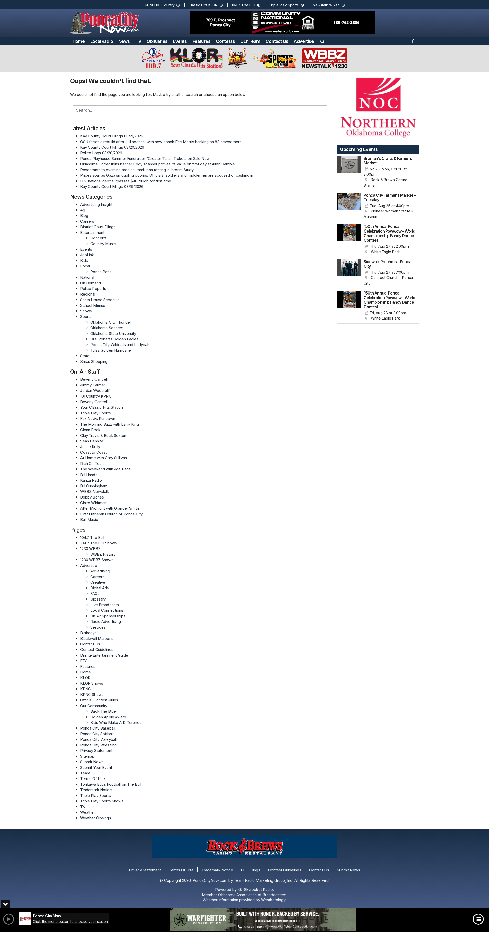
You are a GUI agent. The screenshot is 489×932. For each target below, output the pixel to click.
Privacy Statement (96, 750)
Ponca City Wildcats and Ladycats (120, 344)
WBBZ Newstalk (94, 491)
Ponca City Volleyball (98, 739)
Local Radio (101, 41)
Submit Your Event (96, 767)
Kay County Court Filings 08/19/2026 (111, 186)
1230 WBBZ (90, 548)
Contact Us (277, 41)
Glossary (98, 599)
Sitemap (87, 756)
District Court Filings (97, 226)
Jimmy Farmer (92, 384)
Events (180, 41)
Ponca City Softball (96, 733)
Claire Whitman (93, 502)
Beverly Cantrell (94, 379)
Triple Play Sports (284, 5)
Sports (86, 316)
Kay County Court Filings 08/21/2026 (111, 136)
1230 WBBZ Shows (96, 559)
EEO (84, 660)
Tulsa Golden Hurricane (110, 350)
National (87, 277)
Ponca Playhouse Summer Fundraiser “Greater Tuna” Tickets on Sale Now (145, 158)
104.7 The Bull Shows (98, 543)
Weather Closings (95, 817)
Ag (82, 210)
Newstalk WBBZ (327, 5)
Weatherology (273, 899)
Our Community (93, 705)
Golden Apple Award (108, 716)
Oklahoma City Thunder (110, 322)
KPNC (85, 688)
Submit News (91, 761)
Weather (87, 812)
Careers (87, 221)
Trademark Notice (96, 789)
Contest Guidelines (96, 649)
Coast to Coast (93, 452)
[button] (322, 41)
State (84, 355)
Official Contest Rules (99, 700)
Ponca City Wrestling (98, 745)
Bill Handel (89, 474)
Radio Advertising (105, 621)
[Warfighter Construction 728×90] (263, 919)
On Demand (90, 282)
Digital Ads (99, 587)
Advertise (304, 41)
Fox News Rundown (97, 418)
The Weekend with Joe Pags (105, 469)
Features (201, 41)
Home (79, 41)
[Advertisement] (282, 22)
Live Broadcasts (104, 604)
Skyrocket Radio (258, 889)
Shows (86, 311)
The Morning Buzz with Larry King (109, 424)
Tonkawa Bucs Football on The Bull (110, 784)
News (124, 41)
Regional (87, 294)
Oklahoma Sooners (106, 327)
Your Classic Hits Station (101, 407)
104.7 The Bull (244, 5)
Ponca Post (100, 271)
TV (138, 41)
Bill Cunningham (93, 485)
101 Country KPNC (96, 396)
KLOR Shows (91, 683)
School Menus (92, 305)
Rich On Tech (92, 463)
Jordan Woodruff (95, 390)
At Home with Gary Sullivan (103, 457)
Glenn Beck (90, 429)
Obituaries (157, 41)
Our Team (250, 41)
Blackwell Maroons (96, 638)
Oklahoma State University (113, 333)
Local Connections (106, 610)
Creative (97, 582)
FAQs (95, 593)
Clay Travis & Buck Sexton (103, 435)
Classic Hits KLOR (203, 5)
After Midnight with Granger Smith (109, 508)
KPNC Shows (92, 694)
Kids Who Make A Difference (116, 722)
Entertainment (92, 232)
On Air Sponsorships (108, 616)
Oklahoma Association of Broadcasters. (252, 894)
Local (85, 266)
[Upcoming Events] (349, 172)
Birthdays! (89, 632)
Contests (225, 41)
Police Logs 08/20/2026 (101, 152)
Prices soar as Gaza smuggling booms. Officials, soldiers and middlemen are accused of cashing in (166, 175)
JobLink (87, 254)
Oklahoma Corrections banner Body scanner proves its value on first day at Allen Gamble (157, 164)
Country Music (103, 243)
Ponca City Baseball (97, 728)
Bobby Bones (92, 497)
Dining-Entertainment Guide (104, 655)
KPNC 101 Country (160, 5)
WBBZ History (102, 554)
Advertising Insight (96, 204)
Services (98, 627)
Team (85, 773)
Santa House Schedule (100, 299)
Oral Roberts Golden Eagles (114, 339)
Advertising (100, 571)
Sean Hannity (91, 441)
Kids (84, 260)
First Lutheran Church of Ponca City (111, 514)
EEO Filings (250, 869)
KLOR (85, 677)
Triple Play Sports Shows (102, 801)
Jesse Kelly (90, 446)
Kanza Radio (91, 480)
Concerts (98, 238)
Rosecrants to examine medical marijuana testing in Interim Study (137, 169)
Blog (84, 215)
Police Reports (93, 288)
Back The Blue (103, 711)
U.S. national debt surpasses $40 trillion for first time (125, 180)
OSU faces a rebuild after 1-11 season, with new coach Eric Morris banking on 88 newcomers (160, 141)
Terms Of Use (92, 778)
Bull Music (89, 519)
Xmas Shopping (93, 361)
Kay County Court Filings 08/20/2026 (112, 147)
